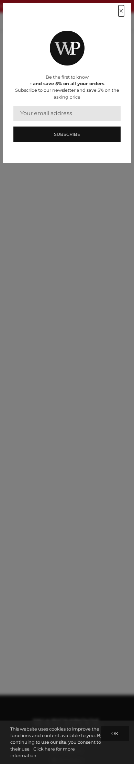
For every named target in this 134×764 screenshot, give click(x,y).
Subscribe (67, 134)
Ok (114, 733)
